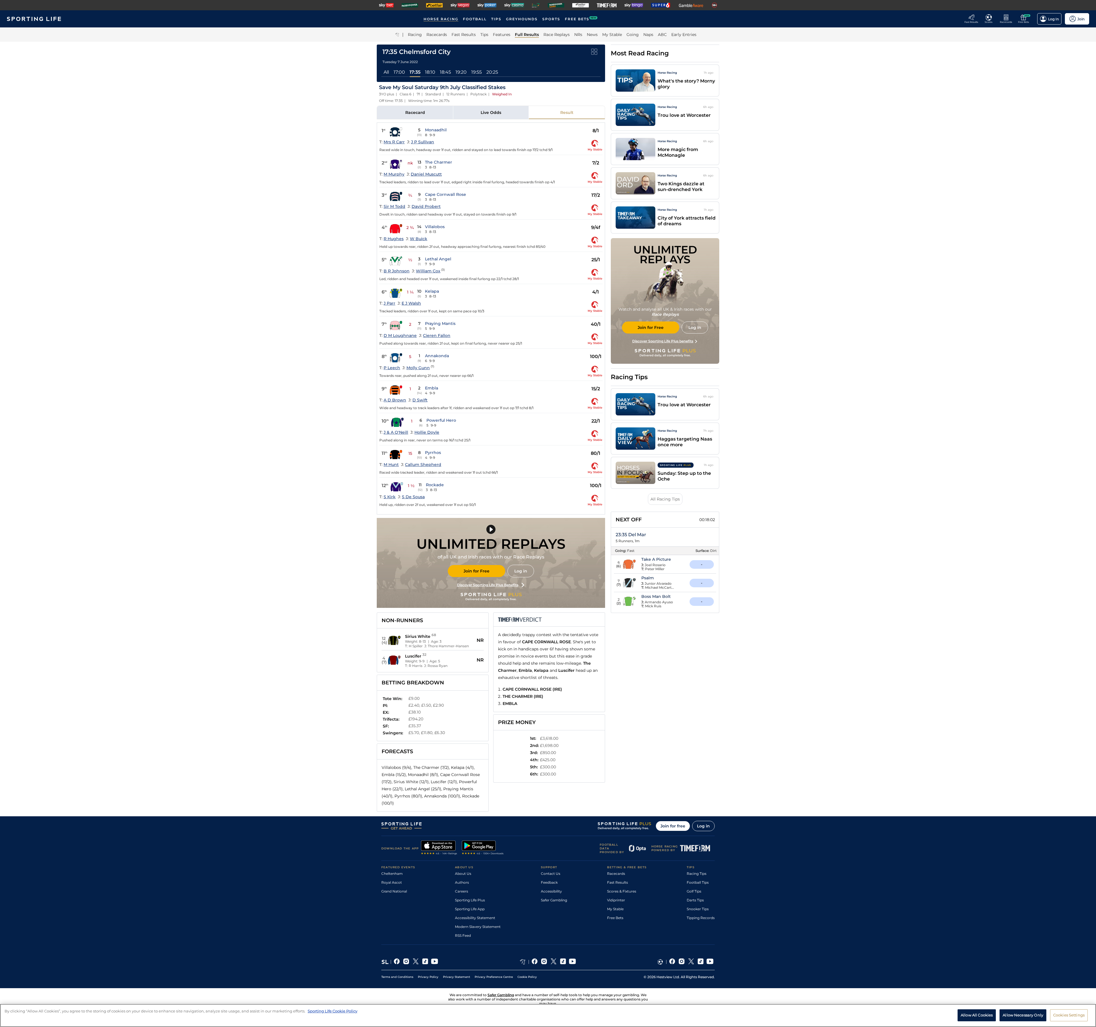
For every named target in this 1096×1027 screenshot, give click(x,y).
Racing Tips (696, 873)
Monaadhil (436, 129)
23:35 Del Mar (631, 534)
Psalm (647, 577)
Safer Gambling (554, 900)
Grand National (394, 891)
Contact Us (550, 873)
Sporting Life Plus (470, 900)
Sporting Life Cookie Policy (332, 1011)
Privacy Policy (428, 977)
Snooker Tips (698, 909)
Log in (520, 571)
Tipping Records (701, 918)
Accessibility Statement (475, 918)
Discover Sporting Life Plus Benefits (487, 585)
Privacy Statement (456, 977)
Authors (462, 882)
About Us (463, 873)
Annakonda (437, 355)
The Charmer (438, 162)
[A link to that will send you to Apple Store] (439, 848)
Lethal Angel (438, 259)
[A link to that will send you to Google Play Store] (483, 848)
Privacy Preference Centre (494, 977)
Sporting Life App (470, 909)
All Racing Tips (665, 499)
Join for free (672, 826)
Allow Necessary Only (1023, 1015)
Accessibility (551, 891)
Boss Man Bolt (656, 596)
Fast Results (617, 882)
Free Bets (615, 918)
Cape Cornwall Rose (445, 194)
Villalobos (435, 226)
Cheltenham (392, 873)
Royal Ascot (391, 882)
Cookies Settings (1069, 1015)
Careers (461, 891)
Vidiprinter (616, 900)
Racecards (616, 873)
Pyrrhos (433, 452)
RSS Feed (463, 935)
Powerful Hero (441, 420)
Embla (431, 388)
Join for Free (476, 571)
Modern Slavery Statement (478, 926)
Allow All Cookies (977, 1015)
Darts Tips (695, 900)
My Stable (615, 909)
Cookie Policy (527, 977)
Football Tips (698, 882)
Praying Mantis (440, 323)
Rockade (435, 484)
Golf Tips (694, 891)
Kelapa (432, 291)
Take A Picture (656, 559)
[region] (548, 1015)
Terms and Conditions (397, 977)
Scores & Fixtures (621, 891)
